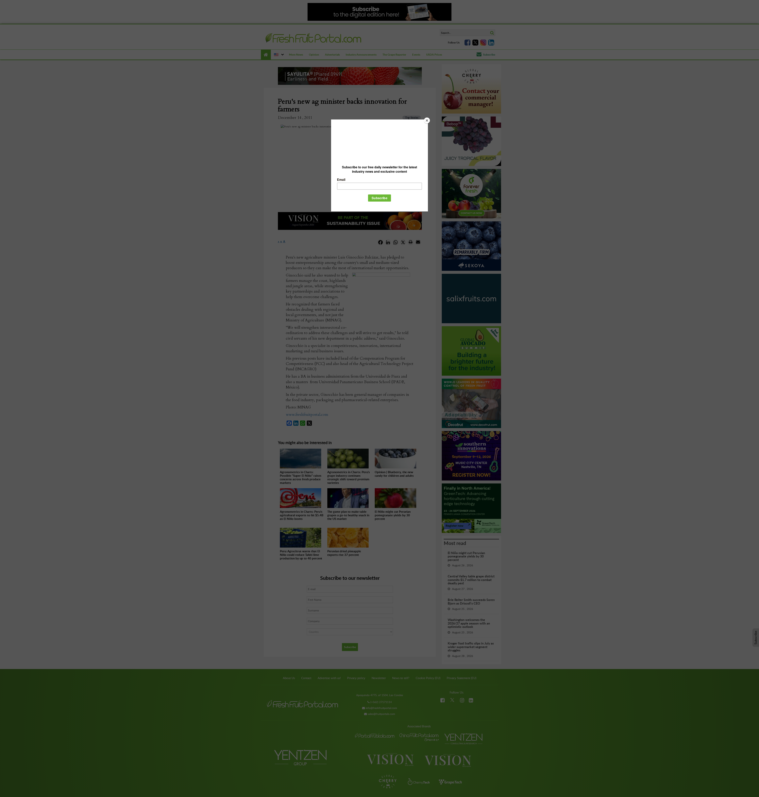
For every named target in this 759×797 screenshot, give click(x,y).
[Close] (427, 120)
